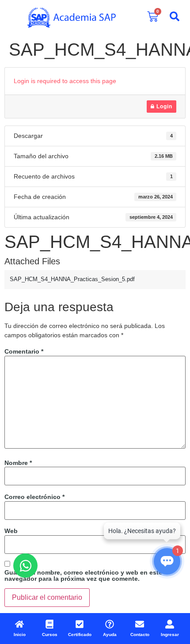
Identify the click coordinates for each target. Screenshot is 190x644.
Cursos (49, 634)
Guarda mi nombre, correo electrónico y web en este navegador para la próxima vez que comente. (83, 575)
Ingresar (170, 634)
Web (11, 531)
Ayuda (110, 634)
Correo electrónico (34, 497)
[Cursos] (49, 624)
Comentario (23, 351)
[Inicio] (19, 624)
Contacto (139, 634)
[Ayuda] (109, 624)
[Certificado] (79, 624)
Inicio (20, 634)
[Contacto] (139, 624)
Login (163, 106)
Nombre (18, 463)
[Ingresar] (169, 624)
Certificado (79, 634)
